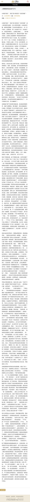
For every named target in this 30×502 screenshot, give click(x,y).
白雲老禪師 (7, 16)
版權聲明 (13, 496)
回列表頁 (3, 490)
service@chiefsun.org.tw (11, 498)
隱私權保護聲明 (19, 496)
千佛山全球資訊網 (15, 1)
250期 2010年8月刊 (10, 18)
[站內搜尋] (27, 1)
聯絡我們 (8, 496)
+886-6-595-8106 (20, 498)
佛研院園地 (17, 16)
